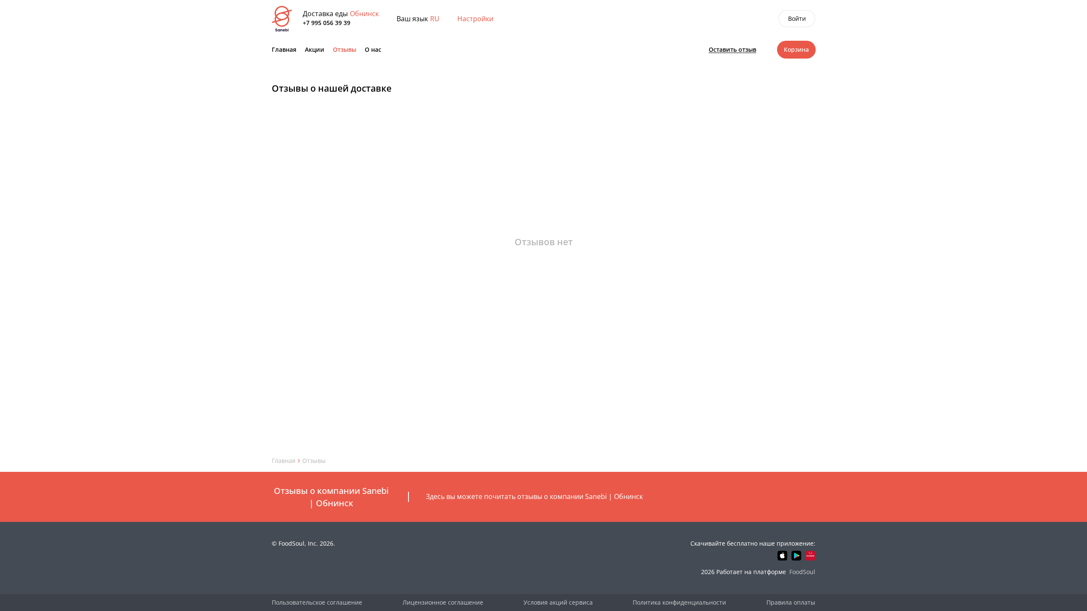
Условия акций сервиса (558, 602)
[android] (796, 556)
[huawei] (810, 556)
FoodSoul (802, 572)
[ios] (782, 556)
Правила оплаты (790, 602)
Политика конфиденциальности (679, 602)
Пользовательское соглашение (317, 602)
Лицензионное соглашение (443, 602)
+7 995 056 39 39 (326, 23)
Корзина (796, 49)
